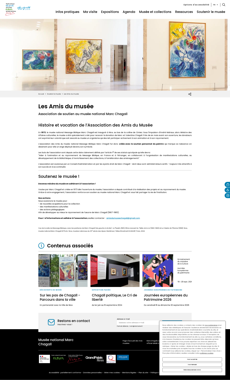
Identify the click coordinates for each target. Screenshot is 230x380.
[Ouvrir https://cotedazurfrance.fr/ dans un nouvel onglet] (123, 358)
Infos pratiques (67, 12)
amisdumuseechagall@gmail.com (123, 218)
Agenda (129, 12)
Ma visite (90, 12)
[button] (223, 4)
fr (214, 5)
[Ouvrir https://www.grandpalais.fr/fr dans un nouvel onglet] (94, 359)
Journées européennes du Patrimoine (163, 290)
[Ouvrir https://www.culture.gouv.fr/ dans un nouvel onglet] (44, 359)
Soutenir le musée (211, 12)
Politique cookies (157, 372)
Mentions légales (129, 372)
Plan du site (143, 372)
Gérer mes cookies (112, 372)
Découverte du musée (51, 290)
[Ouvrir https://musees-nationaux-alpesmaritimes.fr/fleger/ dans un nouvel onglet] (58, 359)
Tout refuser (192, 365)
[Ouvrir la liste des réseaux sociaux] (190, 94)
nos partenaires (211, 325)
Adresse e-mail (123, 319)
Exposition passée (101, 290)
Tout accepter (192, 359)
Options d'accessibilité (196, 4)
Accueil (41, 94)
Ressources (184, 12)
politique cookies (206, 353)
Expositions (110, 12)
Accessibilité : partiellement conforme (65, 372)
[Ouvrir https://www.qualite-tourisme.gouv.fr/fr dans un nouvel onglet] (111, 359)
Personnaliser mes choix (192, 370)
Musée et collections (155, 12)
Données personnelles (92, 372)
